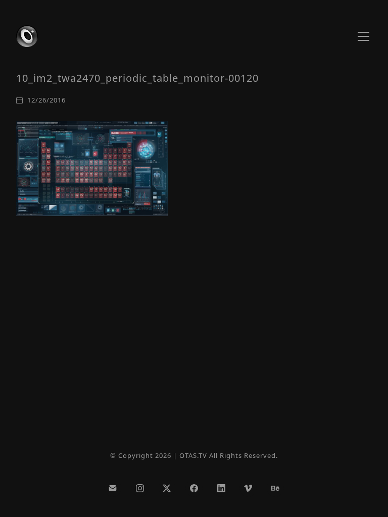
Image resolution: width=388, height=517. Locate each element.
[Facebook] (194, 488)
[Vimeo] (248, 488)
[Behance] (275, 488)
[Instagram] (140, 488)
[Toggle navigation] (363, 36)
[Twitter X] (167, 488)
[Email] (112, 488)
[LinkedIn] (221, 488)
